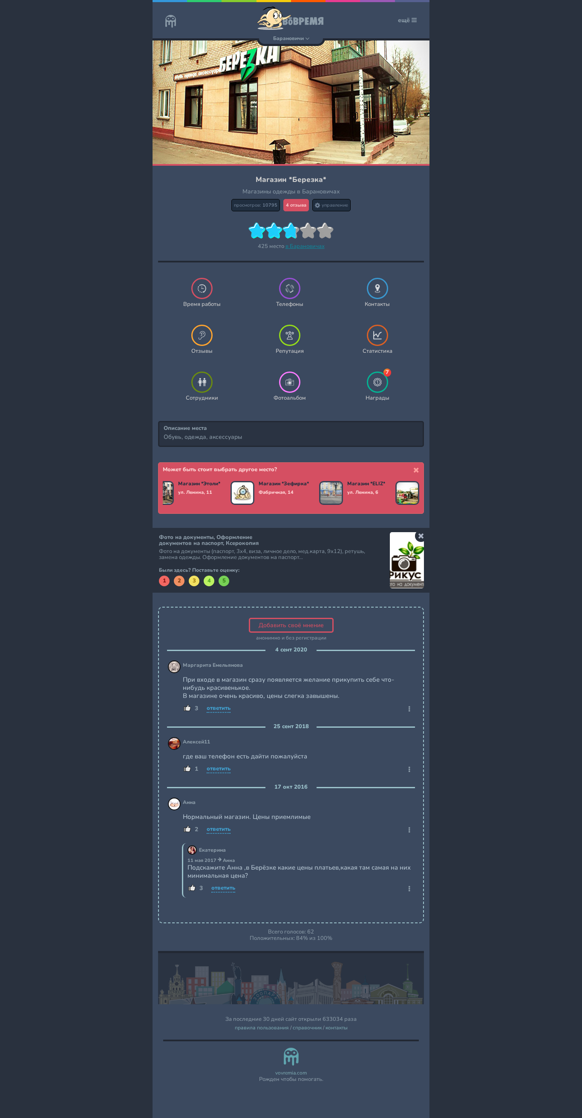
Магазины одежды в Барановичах (291, 191)
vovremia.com (291, 1073)
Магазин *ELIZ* (366, 484)
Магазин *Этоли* (199, 484)
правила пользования (262, 1028)
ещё (405, 20)
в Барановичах (305, 246)
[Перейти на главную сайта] (170, 22)
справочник (307, 1028)
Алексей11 (196, 742)
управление (334, 205)
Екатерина (212, 850)
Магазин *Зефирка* (284, 484)
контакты (337, 1028)
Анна (189, 802)
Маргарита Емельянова (213, 665)
